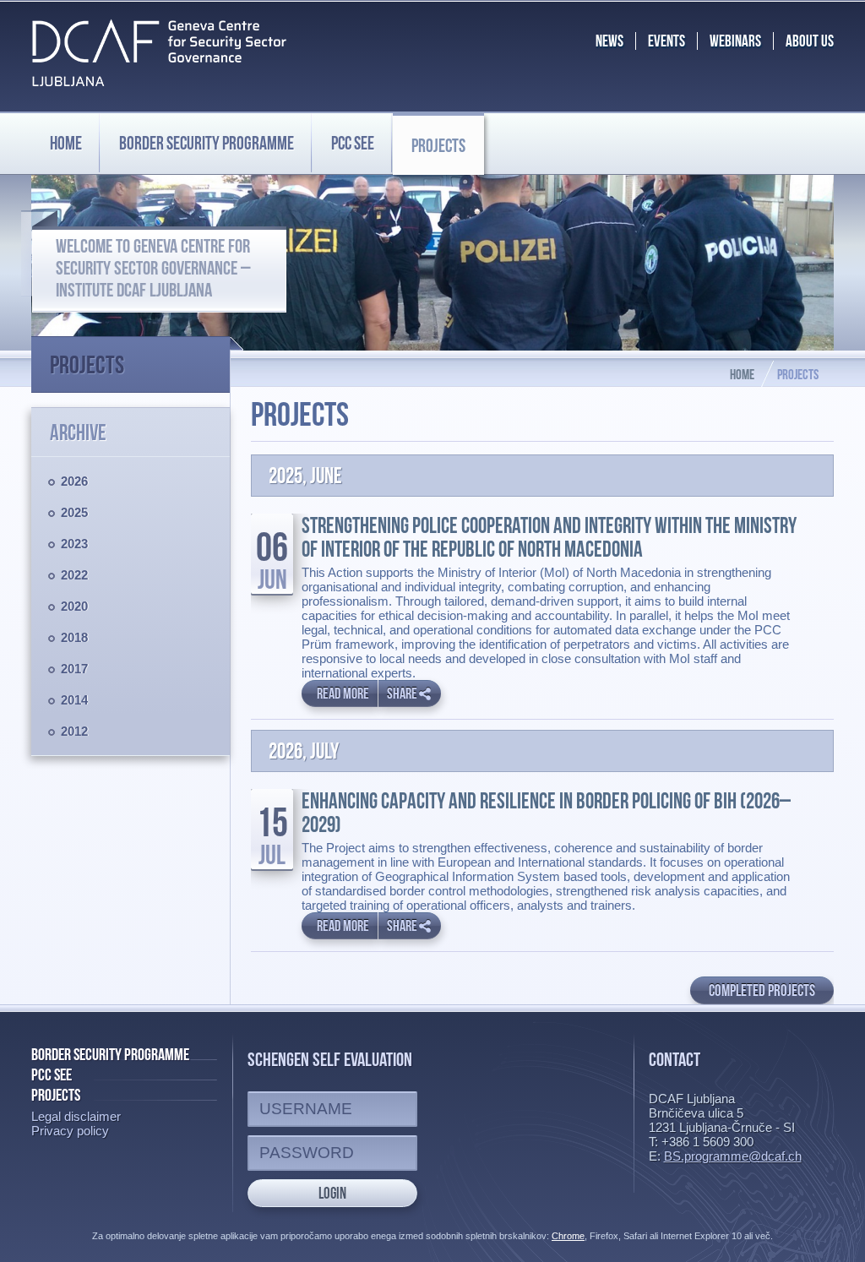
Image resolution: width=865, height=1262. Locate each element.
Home (66, 143)
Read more (343, 693)
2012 (74, 731)
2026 (74, 481)
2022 (74, 575)
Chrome (568, 1236)
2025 (74, 512)
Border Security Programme (110, 1054)
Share (402, 693)
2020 (74, 606)
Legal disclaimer (76, 1116)
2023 (74, 543)
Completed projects (762, 990)
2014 (74, 700)
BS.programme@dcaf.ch (733, 1156)
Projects (438, 145)
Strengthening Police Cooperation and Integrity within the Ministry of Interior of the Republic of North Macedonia (549, 537)
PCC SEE (352, 143)
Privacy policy (70, 1130)
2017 (74, 668)
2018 (74, 637)
